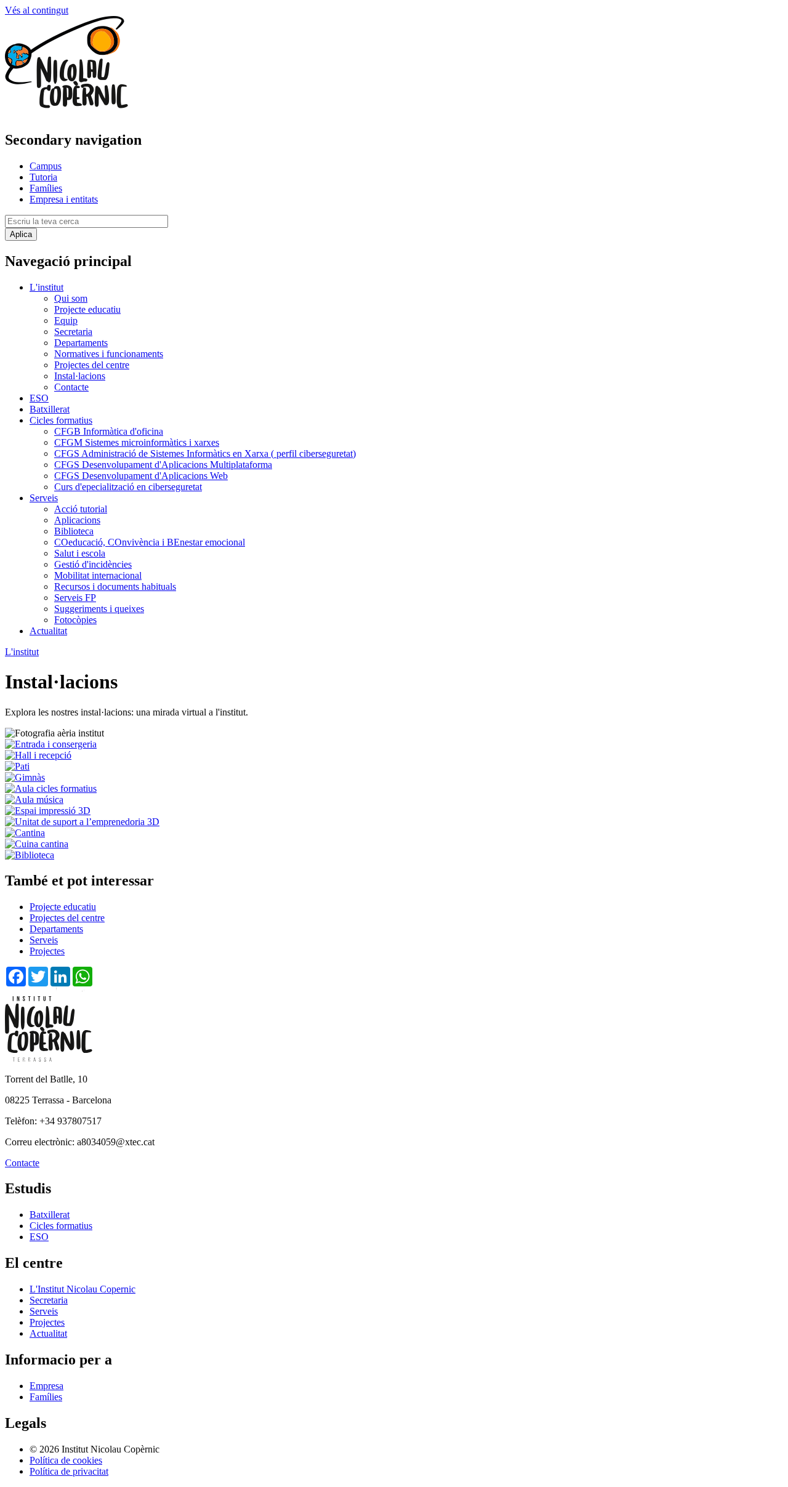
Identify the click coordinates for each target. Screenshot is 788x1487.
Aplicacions (77, 520)
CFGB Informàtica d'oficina (108, 431)
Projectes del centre (91, 365)
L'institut (46, 287)
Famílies (46, 188)
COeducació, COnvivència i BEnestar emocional (149, 542)
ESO (39, 398)
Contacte (71, 387)
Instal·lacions (79, 376)
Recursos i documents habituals (115, 586)
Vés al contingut (36, 10)
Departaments (81, 342)
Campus (46, 166)
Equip (66, 320)
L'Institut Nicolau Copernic (82, 1289)
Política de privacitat (69, 1471)
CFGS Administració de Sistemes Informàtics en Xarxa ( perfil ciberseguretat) (205, 453)
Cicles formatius (61, 420)
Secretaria (73, 331)
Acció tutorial (80, 509)
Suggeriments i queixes (99, 608)
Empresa (46, 1385)
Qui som (70, 298)
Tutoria (43, 177)
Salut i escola (79, 553)
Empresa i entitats (64, 199)
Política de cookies (66, 1460)
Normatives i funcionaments (108, 354)
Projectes (47, 951)
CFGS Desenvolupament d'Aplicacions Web (141, 475)
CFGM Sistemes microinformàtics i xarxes (136, 442)
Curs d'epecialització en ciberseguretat (128, 487)
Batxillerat (50, 409)
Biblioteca (74, 531)
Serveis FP (75, 597)
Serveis (44, 498)
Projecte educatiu (87, 309)
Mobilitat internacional (98, 575)
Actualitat (48, 631)
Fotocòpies (75, 620)
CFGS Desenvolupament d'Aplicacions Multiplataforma (163, 464)
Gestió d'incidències (93, 564)
